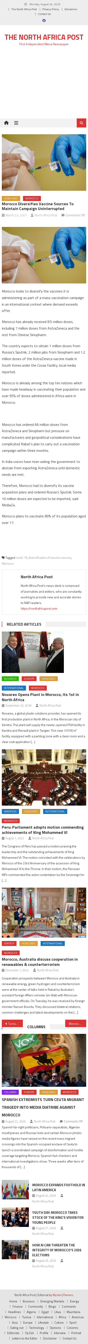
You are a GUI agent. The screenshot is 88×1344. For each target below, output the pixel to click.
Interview (60, 1333)
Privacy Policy (50, 9)
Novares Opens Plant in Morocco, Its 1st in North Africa (40, 697)
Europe (29, 679)
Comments (69, 1306)
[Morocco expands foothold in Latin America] (15, 1189)
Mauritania (73, 1312)
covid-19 (21, 557)
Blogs (52, 1306)
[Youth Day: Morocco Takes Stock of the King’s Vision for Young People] (15, 1217)
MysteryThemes (63, 1295)
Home (13, 1301)
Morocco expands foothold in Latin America (58, 1187)
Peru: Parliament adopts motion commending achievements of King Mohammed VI (43, 829)
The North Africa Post (24, 9)
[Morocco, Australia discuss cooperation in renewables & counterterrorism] (44, 913)
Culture (59, 1322)
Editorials (13, 1333)
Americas (10, 811)
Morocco (32, 198)
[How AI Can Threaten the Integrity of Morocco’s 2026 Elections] (15, 1249)
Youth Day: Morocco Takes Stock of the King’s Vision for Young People (58, 1217)
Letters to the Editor (24, 1338)
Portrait (76, 1333)
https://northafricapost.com (39, 608)
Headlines (11, 198)
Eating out (16, 1327)
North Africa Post (46, 215)
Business (10, 679)
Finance (18, 1306)
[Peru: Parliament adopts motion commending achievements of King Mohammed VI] (44, 777)
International (14, 688)
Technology (36, 1327)
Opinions (55, 1327)
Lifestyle (43, 1322)
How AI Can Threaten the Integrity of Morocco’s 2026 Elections (56, 1250)
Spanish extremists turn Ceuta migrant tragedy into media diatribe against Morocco (43, 1107)
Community (35, 1306)
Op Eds (29, 1333)
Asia (15, 1322)
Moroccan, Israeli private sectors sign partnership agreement (77, 1023)
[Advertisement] (44, 85)
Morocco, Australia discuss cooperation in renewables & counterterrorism (40, 961)
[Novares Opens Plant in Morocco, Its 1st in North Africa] (44, 652)
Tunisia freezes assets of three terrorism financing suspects (15, 1023)
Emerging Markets (52, 1301)
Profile (44, 1333)
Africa (62, 1317)
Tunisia (26, 1317)
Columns (36, 1027)
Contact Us (44, 14)
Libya (57, 1312)
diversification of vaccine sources (49, 557)
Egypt (45, 1312)
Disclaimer (71, 9)
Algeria (31, 1312)
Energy (9, 943)
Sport (72, 1322)
